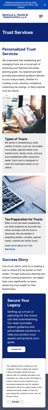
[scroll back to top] (41, 400)
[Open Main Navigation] (41, 16)
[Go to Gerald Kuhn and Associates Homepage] (15, 16)
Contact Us (16, 349)
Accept (15, 402)
